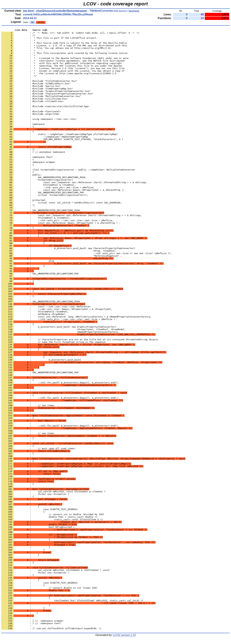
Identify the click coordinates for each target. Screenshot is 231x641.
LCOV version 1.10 (124, 635)
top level (28, 10)
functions (133, 11)
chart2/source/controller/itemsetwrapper (61, 10)
